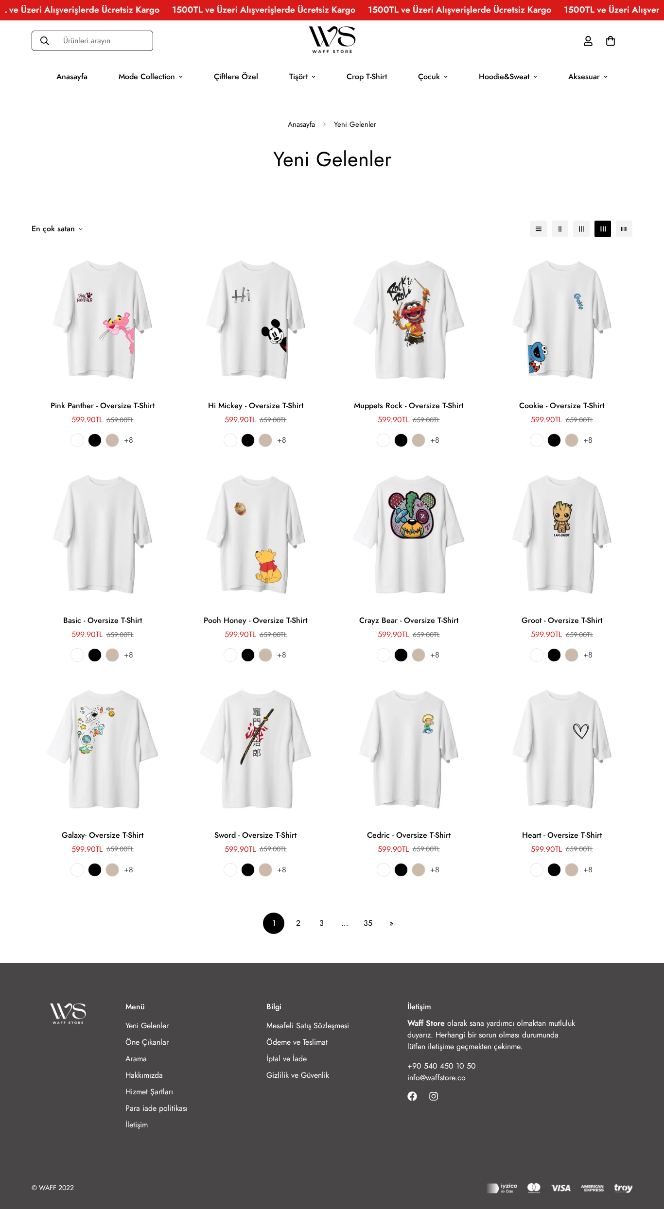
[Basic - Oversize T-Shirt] (102, 534)
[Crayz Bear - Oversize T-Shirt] (408, 534)
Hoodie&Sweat (504, 76)
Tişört (298, 76)
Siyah (94, 440)
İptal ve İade (286, 1058)
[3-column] (581, 229)
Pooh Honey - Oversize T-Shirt (255, 620)
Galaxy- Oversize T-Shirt (102, 835)
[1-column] (538, 229)
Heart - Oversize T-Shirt (562, 835)
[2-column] (560, 229)
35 (368, 923)
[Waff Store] (332, 40)
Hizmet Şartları (149, 1091)
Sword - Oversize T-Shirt (255, 835)
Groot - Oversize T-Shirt (562, 620)
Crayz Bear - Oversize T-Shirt (408, 620)
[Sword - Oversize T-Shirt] (255, 749)
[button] (610, 40)
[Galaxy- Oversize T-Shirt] (102, 749)
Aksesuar (584, 76)
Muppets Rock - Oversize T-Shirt (408, 405)
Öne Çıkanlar (147, 1042)
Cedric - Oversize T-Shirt (409, 835)
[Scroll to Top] (645, 1156)
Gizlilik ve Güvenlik (297, 1075)
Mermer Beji (112, 440)
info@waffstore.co (436, 1077)
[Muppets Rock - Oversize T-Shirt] (408, 319)
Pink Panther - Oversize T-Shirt (103, 405)
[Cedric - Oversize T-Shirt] (408, 749)
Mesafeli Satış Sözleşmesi (307, 1025)
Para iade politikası (156, 1108)
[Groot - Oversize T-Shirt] (561, 534)
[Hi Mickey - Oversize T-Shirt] (255, 319)
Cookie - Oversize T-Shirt (561, 405)
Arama (136, 1058)
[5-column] (624, 229)
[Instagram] (433, 1096)
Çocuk (429, 76)
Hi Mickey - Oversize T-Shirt (255, 405)
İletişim (136, 1124)
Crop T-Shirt (367, 76)
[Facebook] (412, 1096)
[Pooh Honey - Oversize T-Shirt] (255, 534)
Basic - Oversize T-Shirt (102, 620)
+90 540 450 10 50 (441, 1065)
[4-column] (602, 229)
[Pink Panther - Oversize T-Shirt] (102, 319)
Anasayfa (71, 76)
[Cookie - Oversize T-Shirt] (561, 319)
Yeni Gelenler (147, 1025)
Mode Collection (147, 76)
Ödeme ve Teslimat (297, 1042)
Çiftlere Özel (236, 76)
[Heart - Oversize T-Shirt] (561, 749)
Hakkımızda (144, 1075)
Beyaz (77, 440)
